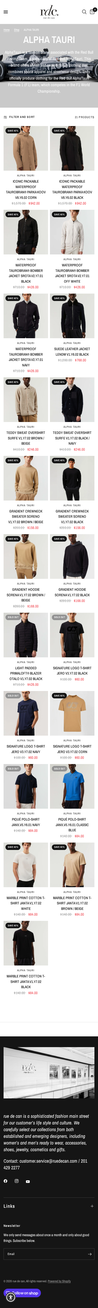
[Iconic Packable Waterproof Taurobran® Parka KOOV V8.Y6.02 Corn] (26, 148)
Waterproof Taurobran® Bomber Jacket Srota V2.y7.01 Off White (72, 273)
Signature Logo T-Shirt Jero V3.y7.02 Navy (26, 749)
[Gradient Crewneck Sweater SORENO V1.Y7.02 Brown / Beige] (26, 478)
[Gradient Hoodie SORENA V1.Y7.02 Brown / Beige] (26, 556)
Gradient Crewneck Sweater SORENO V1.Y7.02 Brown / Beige (25, 516)
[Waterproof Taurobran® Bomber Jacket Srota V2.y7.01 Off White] (72, 232)
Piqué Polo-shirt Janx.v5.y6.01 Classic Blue (72, 825)
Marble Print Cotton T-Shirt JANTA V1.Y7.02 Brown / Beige (72, 903)
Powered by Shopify (59, 1281)
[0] (91, 12)
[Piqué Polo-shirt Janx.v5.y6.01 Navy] (26, 786)
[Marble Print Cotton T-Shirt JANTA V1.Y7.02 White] (26, 865)
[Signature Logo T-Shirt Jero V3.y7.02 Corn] (72, 713)
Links (9, 1206)
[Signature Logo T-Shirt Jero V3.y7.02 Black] (72, 635)
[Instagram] (20, 1181)
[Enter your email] (89, 1254)
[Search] (84, 12)
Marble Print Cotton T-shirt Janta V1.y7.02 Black (26, 981)
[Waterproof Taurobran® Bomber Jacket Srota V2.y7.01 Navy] (26, 316)
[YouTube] (31, 1181)
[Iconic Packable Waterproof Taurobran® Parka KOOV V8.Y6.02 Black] (72, 148)
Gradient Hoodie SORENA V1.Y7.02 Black (72, 592)
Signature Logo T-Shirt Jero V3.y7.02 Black (72, 670)
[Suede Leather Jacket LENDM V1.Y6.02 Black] (72, 316)
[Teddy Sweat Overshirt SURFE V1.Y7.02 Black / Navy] (72, 399)
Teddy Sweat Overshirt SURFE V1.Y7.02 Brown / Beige (25, 438)
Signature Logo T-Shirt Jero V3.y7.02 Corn (72, 749)
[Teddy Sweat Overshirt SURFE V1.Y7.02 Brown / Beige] (26, 399)
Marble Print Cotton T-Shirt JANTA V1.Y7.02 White (26, 903)
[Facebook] (9, 1181)
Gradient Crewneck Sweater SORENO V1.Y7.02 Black (72, 516)
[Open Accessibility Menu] (10, 1297)
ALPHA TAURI (25, 175)
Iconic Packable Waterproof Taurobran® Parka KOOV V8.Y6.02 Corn (26, 189)
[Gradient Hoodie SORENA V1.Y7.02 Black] (72, 556)
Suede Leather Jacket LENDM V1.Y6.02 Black (72, 351)
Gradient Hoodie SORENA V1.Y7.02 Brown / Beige (26, 595)
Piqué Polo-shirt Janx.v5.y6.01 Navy (26, 822)
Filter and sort (22, 117)
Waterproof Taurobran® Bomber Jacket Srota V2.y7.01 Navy (26, 357)
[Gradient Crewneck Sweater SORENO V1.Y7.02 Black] (72, 478)
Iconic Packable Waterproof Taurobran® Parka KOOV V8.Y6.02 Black (72, 189)
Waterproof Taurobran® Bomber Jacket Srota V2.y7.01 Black (26, 273)
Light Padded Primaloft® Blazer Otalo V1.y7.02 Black (26, 673)
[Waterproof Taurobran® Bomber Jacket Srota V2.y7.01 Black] (26, 232)
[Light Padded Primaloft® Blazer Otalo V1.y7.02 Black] (26, 635)
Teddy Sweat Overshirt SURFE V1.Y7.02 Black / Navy (72, 438)
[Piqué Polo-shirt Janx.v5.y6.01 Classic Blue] (72, 786)
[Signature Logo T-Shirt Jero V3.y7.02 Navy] (26, 713)
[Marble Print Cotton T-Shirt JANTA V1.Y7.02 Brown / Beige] (72, 865)
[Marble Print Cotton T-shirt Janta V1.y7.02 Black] (26, 943)
